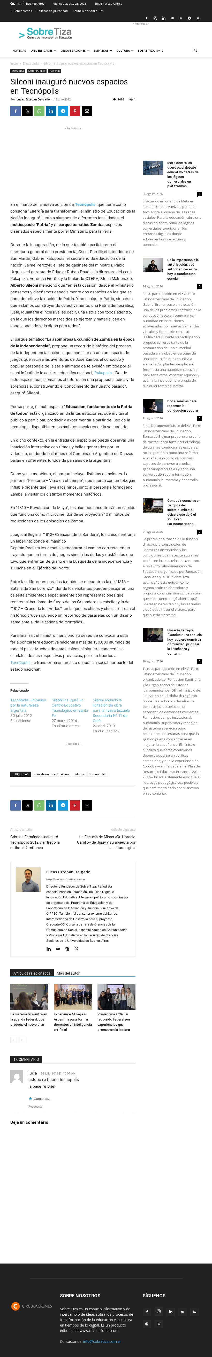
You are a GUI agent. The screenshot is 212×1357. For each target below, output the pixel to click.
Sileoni (79, 774)
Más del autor (68, 973)
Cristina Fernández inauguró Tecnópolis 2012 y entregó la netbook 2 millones (35, 842)
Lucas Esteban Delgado (33, 99)
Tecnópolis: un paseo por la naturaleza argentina (28, 705)
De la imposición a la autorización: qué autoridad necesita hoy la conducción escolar (183, 269)
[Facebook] (146, 18)
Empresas (101, 50)
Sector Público (36, 71)
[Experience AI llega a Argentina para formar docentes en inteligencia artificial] (73, 997)
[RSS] (181, 18)
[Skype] (69, 949)
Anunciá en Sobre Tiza (88, 11)
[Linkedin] (164, 18)
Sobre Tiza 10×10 (150, 50)
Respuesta (35, 1106)
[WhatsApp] (39, 111)
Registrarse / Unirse (108, 3)
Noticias (19, 50)
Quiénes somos (21, 11)
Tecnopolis (97, 774)
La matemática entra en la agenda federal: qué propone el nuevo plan (28, 1019)
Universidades (42, 50)
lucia (32, 1073)
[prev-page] (13, 1040)
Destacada (31, 63)
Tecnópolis (20, 662)
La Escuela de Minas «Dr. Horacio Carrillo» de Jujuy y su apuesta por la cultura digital (106, 842)
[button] (195, 50)
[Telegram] (189, 18)
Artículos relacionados (32, 973)
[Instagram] (155, 18)
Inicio (14, 63)
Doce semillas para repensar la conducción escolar (182, 405)
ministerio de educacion (51, 774)
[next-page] (22, 1040)
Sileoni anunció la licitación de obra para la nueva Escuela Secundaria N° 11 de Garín (111, 710)
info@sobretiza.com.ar (102, 1341)
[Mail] (172, 18)
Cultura (123, 50)
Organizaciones (73, 50)
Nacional (54, 71)
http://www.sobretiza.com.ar (65, 879)
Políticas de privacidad (52, 11)
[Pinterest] (75, 111)
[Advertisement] (140, 33)
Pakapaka (103, 372)
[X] (198, 18)
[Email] (87, 111)
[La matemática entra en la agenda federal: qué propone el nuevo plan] (29, 997)
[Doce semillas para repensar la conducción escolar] (153, 406)
